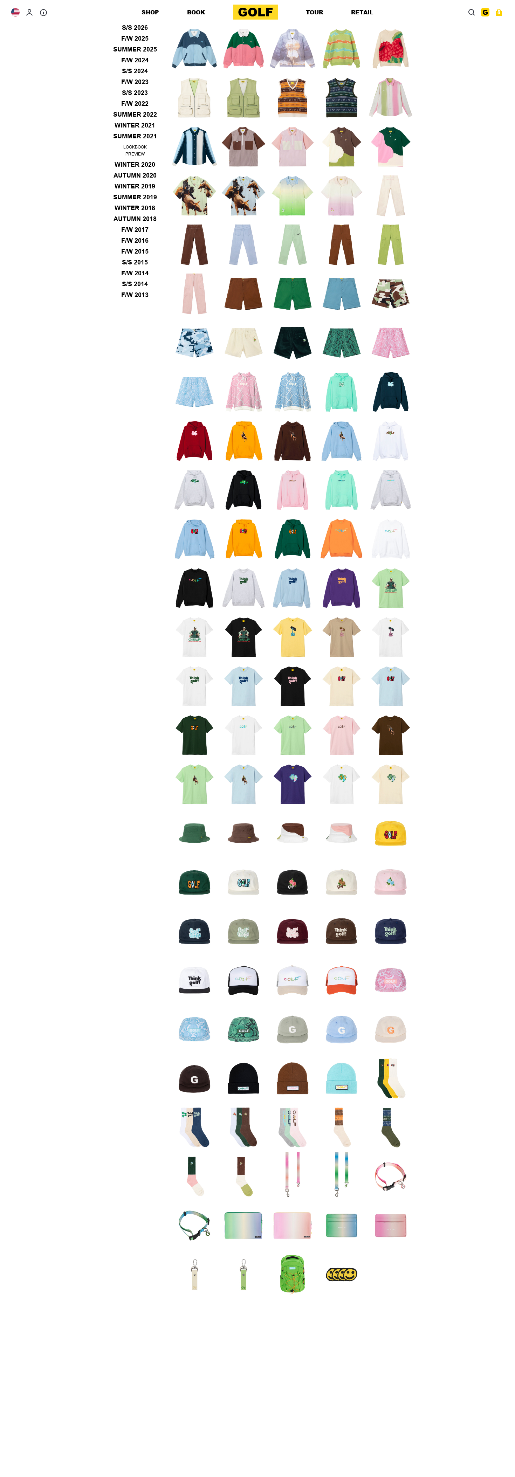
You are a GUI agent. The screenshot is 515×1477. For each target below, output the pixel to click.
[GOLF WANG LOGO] (255, 12)
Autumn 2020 (135, 175)
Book (196, 12)
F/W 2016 (135, 240)
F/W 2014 (135, 273)
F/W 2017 (135, 229)
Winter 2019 (135, 186)
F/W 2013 (135, 294)
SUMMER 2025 (135, 49)
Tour (314, 12)
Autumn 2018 (135, 218)
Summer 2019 (135, 197)
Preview (135, 154)
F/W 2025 (135, 38)
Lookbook (135, 147)
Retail (362, 12)
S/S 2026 (135, 27)
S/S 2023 (135, 92)
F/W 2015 (135, 251)
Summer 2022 (135, 114)
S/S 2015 (135, 262)
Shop (150, 12)
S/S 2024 (135, 71)
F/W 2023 (135, 81)
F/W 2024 (135, 60)
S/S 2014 (135, 284)
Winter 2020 (135, 164)
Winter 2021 (135, 125)
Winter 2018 (135, 208)
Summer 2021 (135, 136)
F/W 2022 (135, 103)
